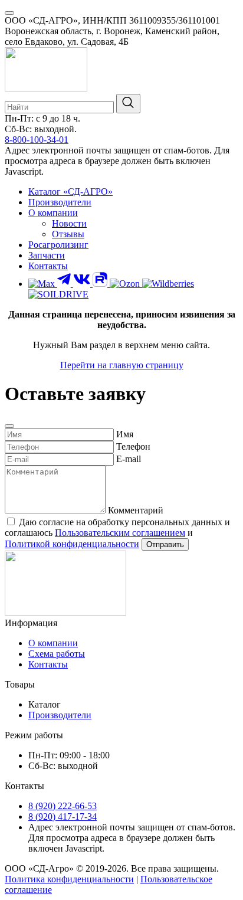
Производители (59, 202)
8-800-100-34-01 (36, 140)
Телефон (133, 446)
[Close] (9, 426)
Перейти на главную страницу (121, 365)
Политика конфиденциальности (69, 879)
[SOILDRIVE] (58, 294)
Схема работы (56, 654)
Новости (69, 223)
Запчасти (46, 255)
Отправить (165, 544)
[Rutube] (101, 284)
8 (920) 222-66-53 (62, 806)
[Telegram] (65, 284)
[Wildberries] (168, 284)
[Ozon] (126, 284)
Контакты (48, 266)
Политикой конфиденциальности (72, 544)
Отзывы (68, 234)
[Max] (42, 284)
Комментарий (135, 510)
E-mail (128, 459)
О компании (53, 213)
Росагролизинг (58, 245)
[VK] (83, 284)
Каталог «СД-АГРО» (70, 191)
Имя (124, 434)
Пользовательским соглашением (120, 533)
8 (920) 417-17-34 (62, 816)
